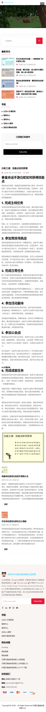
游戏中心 (6, 119)
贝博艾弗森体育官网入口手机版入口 (15, 663)
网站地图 (5, 651)
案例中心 (6, 115)
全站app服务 (8, 123)
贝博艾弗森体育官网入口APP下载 (14, 667)
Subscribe (23, 152)
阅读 (6, 504)
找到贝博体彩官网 (10, 127)
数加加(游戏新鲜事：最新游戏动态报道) (29, 82)
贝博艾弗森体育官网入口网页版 (13, 659)
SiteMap (5, 647)
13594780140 (11, 687)
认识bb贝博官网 (9, 111)
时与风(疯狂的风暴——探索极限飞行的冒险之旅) (29, 60)
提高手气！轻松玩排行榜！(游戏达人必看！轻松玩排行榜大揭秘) (29, 93)
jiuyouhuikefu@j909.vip (14, 683)
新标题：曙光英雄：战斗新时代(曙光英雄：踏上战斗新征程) (29, 71)
